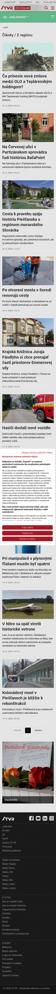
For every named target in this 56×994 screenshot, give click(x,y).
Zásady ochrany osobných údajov (37, 452)
